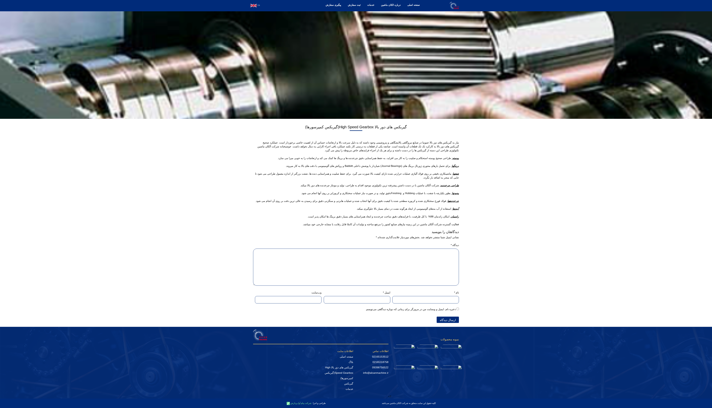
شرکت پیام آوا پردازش (300, 403)
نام (456, 292)
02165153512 (380, 356)
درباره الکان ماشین (391, 5)
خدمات (370, 5)
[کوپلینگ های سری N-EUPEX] (404, 372)
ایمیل (386, 292)
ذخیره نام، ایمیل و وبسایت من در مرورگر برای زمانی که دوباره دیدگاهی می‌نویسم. (410, 309)
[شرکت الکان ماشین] (454, 5)
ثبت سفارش (354, 5)
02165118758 (380, 362)
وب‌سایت (317, 292)
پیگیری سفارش (333, 5)
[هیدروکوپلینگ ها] (451, 372)
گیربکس (348, 383)
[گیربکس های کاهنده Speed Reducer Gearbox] (404, 352)
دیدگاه (455, 245)
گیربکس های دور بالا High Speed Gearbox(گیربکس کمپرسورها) (339, 373)
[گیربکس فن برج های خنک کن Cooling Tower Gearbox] (451, 351)
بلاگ (351, 362)
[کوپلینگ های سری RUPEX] (428, 372)
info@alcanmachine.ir (375, 372)
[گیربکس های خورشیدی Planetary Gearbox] (428, 351)
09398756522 (380, 367)
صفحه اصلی (413, 5)
